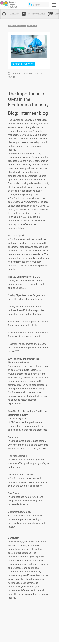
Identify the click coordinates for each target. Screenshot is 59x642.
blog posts (32, 26)
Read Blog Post (23, 64)
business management (17, 26)
